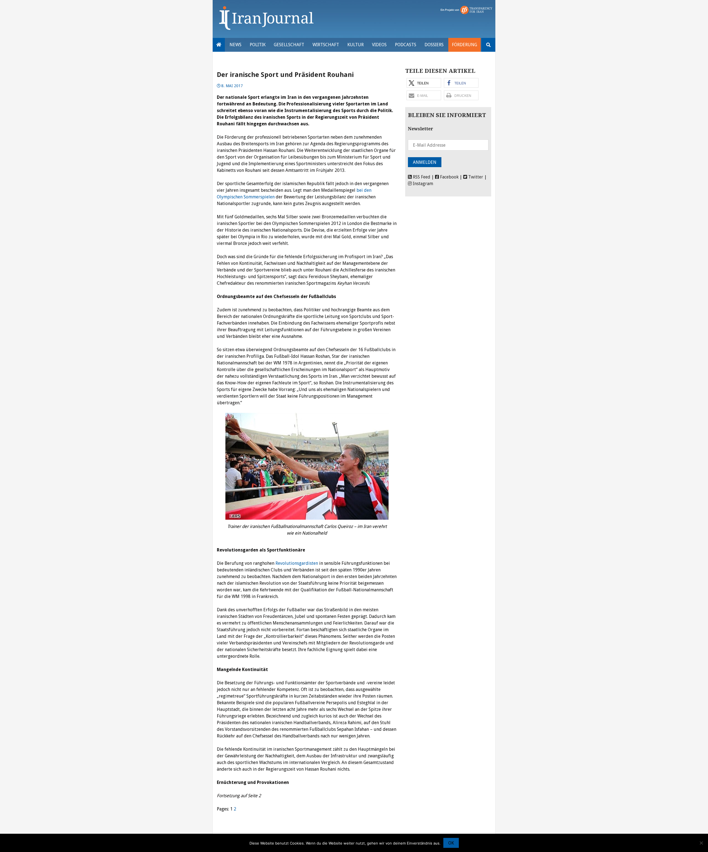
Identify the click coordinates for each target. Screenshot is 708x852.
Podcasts (405, 44)
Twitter (475, 177)
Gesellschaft (289, 44)
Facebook (449, 177)
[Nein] (701, 843)
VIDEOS (379, 44)
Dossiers (434, 44)
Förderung (464, 44)
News (235, 44)
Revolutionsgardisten (296, 563)
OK (451, 843)
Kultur (355, 44)
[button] (424, 83)
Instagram (422, 183)
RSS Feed (421, 177)
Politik (258, 44)
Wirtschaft (326, 44)
